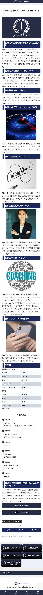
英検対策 (6, 573)
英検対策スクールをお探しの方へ (13, 521)
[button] (39, 375)
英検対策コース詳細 (21, 505)
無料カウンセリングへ (21, 512)
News (5, 569)
